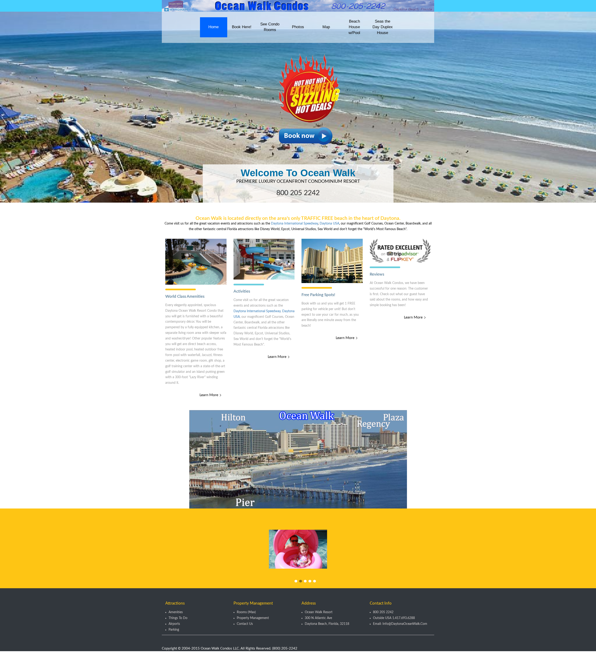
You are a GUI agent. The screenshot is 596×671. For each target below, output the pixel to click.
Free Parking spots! (318, 295)
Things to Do (178, 618)
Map (326, 27)
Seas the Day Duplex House (382, 27)
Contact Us (245, 624)
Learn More (209, 395)
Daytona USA (329, 223)
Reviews (377, 274)
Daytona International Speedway (294, 223)
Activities (242, 291)
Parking (174, 630)
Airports (174, 624)
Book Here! (241, 27)
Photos (298, 27)
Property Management (253, 618)
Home (213, 27)
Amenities (176, 612)
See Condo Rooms (269, 27)
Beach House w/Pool (354, 27)
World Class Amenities (184, 296)
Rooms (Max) (246, 612)
